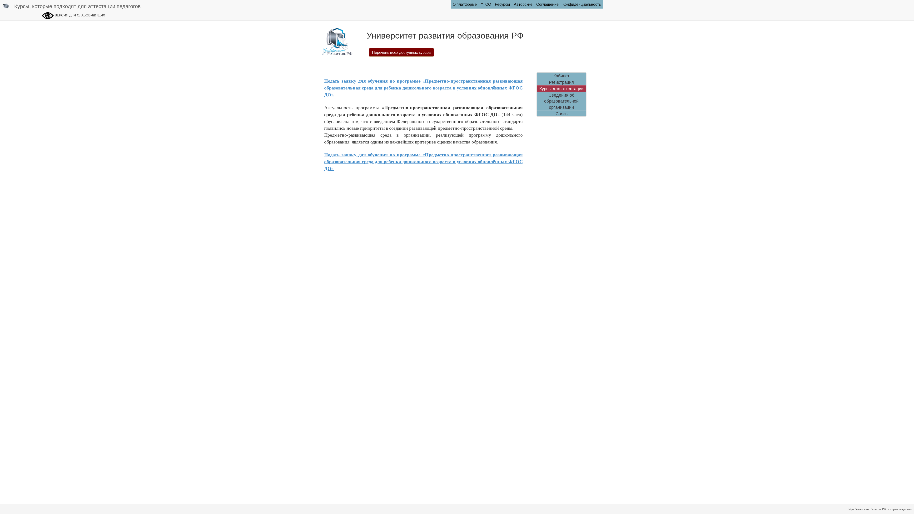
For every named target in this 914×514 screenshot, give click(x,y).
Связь (561, 113)
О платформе (465, 4)
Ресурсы (502, 4)
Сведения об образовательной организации (561, 101)
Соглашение (547, 4)
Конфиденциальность (581, 4)
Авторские (523, 4)
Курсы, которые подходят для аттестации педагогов (77, 6)
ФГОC (486, 4)
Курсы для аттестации (561, 88)
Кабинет (561, 76)
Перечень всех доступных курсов (401, 52)
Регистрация (561, 82)
